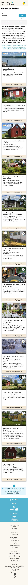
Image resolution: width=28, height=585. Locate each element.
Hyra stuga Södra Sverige (18, 47)
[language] (24, 3)
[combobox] (8, 16)
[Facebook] (14, 574)
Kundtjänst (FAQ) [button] (15, 540)
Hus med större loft (9, 464)
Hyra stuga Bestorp (6, 45)
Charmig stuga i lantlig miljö (12, 392)
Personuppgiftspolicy (15, 545)
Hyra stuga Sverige (7, 48)
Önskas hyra (15, 534)
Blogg (14, 542)
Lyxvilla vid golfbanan (10, 213)
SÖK (22, 15)
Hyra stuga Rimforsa (18, 45)
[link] (14, 553)
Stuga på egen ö (8, 69)
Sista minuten (14, 530)
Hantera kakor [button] (14, 547)
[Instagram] (14, 576)
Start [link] (14, 526)
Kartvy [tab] (20, 22)
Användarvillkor (14, 543)
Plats (3, 13)
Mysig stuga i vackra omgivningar (14, 105)
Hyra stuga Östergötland (19, 48)
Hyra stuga (14, 528)
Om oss (14, 538)
